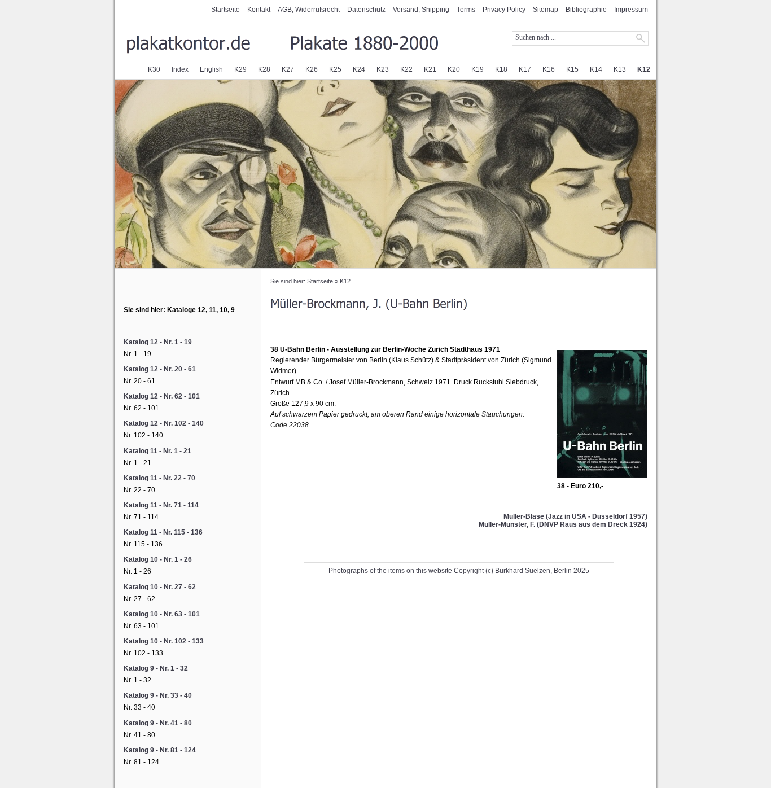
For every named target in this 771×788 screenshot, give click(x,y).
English (211, 69)
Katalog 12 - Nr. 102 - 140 (164, 423)
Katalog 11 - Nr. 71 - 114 (161, 505)
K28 (264, 69)
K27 (288, 69)
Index (180, 69)
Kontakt (258, 10)
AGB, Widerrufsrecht (309, 10)
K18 (501, 69)
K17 (525, 69)
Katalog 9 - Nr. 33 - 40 (158, 695)
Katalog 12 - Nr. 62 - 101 (162, 396)
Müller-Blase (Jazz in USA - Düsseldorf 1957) (575, 516)
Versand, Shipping (421, 10)
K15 (572, 69)
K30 (154, 69)
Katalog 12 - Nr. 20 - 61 (160, 369)
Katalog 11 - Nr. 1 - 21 (157, 451)
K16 (548, 69)
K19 (477, 69)
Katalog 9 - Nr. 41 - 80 (158, 723)
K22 (406, 69)
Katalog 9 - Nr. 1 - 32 (156, 668)
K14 (596, 69)
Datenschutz (366, 10)
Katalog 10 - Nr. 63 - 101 (162, 614)
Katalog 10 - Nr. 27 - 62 (160, 587)
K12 (643, 69)
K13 (620, 69)
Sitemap (545, 10)
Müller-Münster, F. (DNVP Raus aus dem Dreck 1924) (563, 524)
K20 (454, 69)
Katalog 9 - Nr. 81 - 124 (160, 750)
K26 (311, 69)
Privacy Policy (504, 10)
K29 (240, 69)
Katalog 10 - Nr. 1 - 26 (158, 559)
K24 (359, 69)
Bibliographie (586, 10)
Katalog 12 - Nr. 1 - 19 (158, 342)
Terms (466, 10)
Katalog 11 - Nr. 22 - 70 (159, 478)
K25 (335, 69)
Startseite (225, 10)
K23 (382, 69)
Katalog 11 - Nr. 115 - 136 (163, 532)
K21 (430, 69)
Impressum (631, 10)
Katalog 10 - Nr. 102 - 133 (164, 641)
